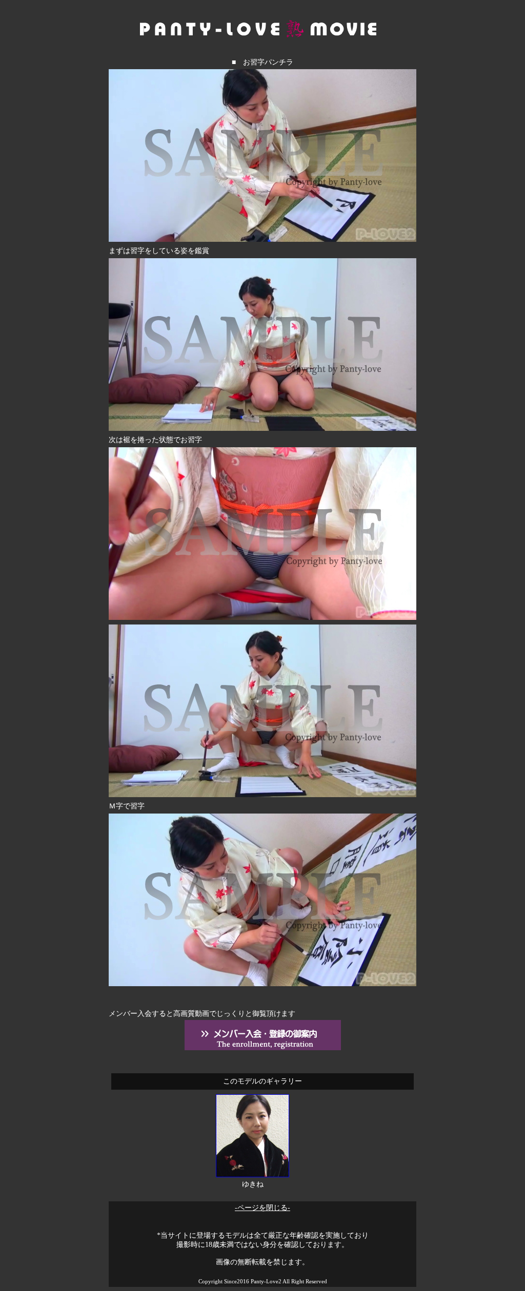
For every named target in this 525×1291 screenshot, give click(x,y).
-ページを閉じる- (262, 1208)
